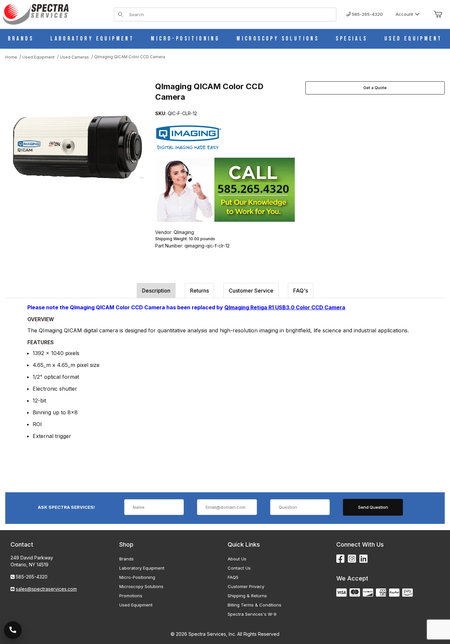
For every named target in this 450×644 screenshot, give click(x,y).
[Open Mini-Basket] (438, 14)
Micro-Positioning (137, 577)
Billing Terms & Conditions (254, 604)
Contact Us (239, 568)
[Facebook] (340, 559)
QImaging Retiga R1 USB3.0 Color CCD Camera (284, 307)
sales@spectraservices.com (46, 589)
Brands (126, 558)
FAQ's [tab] (300, 290)
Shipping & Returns (247, 595)
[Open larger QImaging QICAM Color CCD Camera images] (78, 147)
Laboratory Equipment (141, 568)
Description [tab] (156, 290)
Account (404, 14)
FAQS (233, 577)
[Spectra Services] (36, 13)
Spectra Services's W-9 (252, 614)
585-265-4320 (367, 14)
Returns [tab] (199, 290)
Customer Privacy (246, 586)
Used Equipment (136, 604)
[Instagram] (352, 559)
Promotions (130, 595)
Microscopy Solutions (141, 586)
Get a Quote (375, 87)
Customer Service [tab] (251, 290)
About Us (237, 558)
